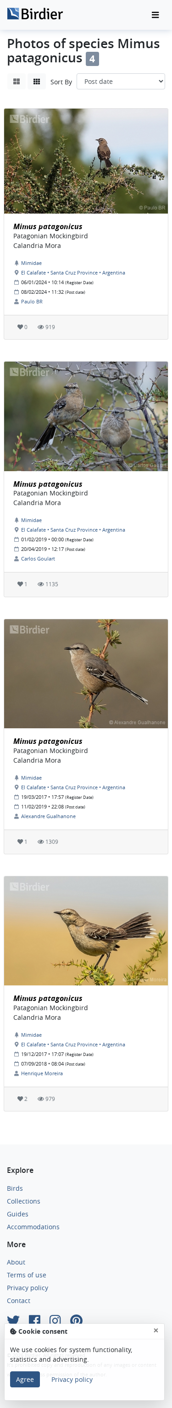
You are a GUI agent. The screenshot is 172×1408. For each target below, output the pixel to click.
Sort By (61, 81)
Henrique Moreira (42, 1073)
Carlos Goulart (38, 558)
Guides (17, 1214)
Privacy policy (27, 1287)
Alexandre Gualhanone (48, 816)
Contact (18, 1300)
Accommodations (33, 1226)
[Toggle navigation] (155, 15)
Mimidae (31, 262)
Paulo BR (32, 301)
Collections (23, 1201)
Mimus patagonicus (48, 226)
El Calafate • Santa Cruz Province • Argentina (73, 272)
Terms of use (26, 1274)
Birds (15, 1188)
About (16, 1262)
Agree (25, 1379)
